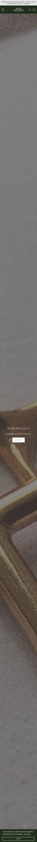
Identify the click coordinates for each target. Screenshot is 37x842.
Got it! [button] (18, 838)
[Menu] (3, 10)
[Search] (30, 10)
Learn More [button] (27, 834)
